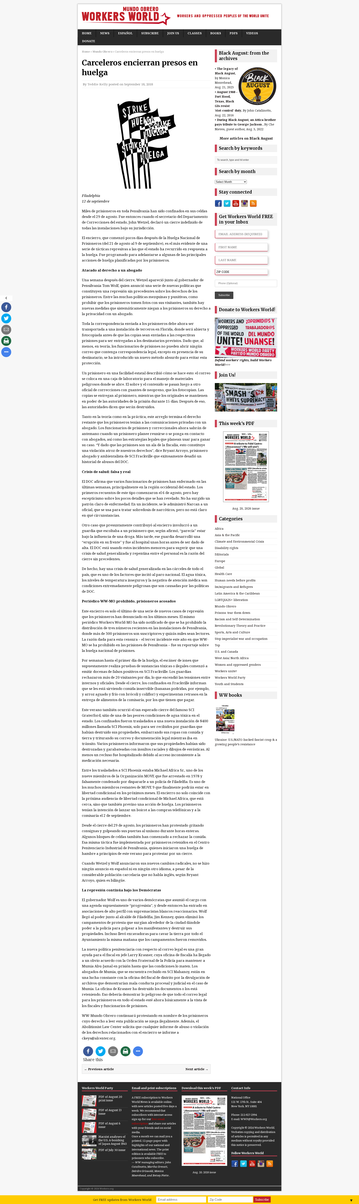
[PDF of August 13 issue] (89, 1117)
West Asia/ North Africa (232, 658)
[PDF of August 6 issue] (89, 1131)
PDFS (234, 33)
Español (125, 33)
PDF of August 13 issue (110, 1112)
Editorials (222, 554)
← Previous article (99, 1069)
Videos (252, 33)
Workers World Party (230, 677)
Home (87, 33)
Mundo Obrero (225, 606)
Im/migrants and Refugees (234, 587)
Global (219, 567)
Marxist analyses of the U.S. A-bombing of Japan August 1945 (112, 1140)
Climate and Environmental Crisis (239, 541)
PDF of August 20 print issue (110, 1098)
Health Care (223, 574)
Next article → (197, 1069)
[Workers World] (179, 16)
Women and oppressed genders (238, 665)
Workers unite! (226, 671)
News (104, 33)
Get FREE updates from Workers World (122, 1200)
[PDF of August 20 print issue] (89, 1104)
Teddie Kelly (97, 84)
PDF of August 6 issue (109, 1125)
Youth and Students (229, 684)
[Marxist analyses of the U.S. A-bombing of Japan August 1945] (89, 1144)
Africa (219, 529)
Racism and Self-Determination (237, 619)
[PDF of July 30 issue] (89, 1157)
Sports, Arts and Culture (232, 632)
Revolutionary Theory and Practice (240, 626)
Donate (88, 41)
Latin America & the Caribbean (237, 593)
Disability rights (226, 548)
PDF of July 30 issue (111, 1150)
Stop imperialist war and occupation (241, 639)
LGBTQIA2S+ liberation (231, 600)
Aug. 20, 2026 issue (246, 508)
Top (217, 645)
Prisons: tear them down (232, 613)
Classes (195, 33)
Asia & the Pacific (227, 535)
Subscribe (150, 33)
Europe (220, 561)
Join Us (173, 33)
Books (215, 33)
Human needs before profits (235, 580)
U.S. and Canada (226, 652)
